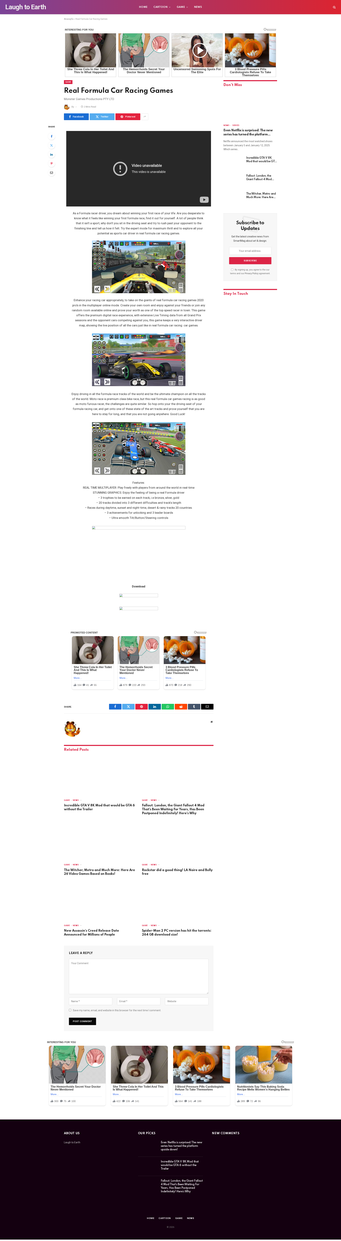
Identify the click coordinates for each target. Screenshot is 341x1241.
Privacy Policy (251, 273)
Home (143, 7)
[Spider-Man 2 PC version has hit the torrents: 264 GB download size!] (177, 901)
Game (181, 7)
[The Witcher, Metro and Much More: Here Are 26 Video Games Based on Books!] (100, 840)
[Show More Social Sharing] (144, 116)
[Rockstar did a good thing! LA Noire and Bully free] (177, 840)
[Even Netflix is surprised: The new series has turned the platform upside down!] (250, 106)
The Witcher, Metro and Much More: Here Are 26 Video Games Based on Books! (99, 872)
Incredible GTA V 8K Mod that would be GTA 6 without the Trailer (99, 807)
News (198, 7)
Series (235, 125)
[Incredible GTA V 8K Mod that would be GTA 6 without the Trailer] (100, 775)
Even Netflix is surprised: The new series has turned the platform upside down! (248, 132)
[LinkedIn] (51, 154)
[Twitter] (51, 145)
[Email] (51, 172)
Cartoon (160, 7)
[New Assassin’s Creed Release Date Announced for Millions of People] (100, 901)
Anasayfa (68, 19)
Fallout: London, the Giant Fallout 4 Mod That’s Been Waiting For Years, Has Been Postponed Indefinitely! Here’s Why (173, 809)
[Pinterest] (51, 163)
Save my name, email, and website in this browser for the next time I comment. (117, 1010)
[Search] (334, 7)
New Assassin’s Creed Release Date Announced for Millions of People (91, 932)
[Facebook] (51, 136)
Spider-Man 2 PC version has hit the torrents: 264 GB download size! (177, 932)
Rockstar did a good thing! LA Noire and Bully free (177, 872)
